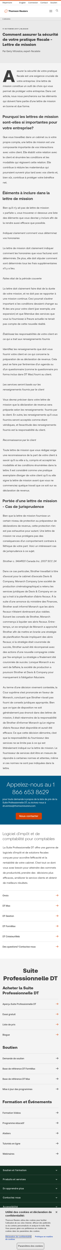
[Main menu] (51, 11)
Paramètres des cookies (30, 1246)
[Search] (57, 10)
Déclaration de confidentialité (18, 1237)
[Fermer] (56, 1212)
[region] (30, 1229)
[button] (30, 1170)
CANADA (6, 19)
